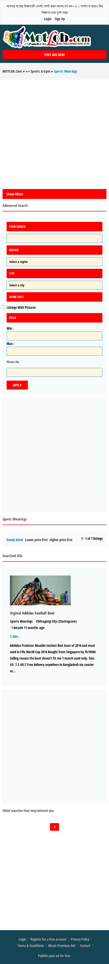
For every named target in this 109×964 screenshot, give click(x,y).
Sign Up (60, 18)
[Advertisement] (54, 134)
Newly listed (14, 539)
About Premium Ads (62, 945)
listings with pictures (21, 307)
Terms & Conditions (30, 945)
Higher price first (61, 539)
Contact (85, 945)
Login (47, 18)
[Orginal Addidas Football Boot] (54, 590)
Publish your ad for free (54, 955)
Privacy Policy (80, 939)
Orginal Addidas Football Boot (32, 612)
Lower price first (36, 539)
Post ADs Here (54, 54)
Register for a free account (48, 939)
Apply (17, 385)
